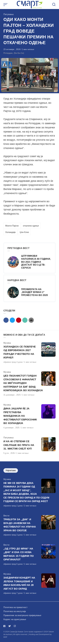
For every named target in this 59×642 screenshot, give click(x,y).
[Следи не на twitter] (9, 626)
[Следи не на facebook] (5, 626)
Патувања (8, 14)
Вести (6, 515)
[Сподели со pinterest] (18, 320)
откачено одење (31, 225)
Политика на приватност (15, 607)
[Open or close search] (54, 4)
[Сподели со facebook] (6, 320)
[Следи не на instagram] (15, 626)
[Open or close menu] (5, 4)
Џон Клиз (24, 232)
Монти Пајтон (12, 225)
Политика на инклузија (14, 611)
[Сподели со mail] (24, 320)
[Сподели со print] (31, 320)
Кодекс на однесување (14, 619)
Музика (7, 343)
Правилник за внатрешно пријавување (22, 615)
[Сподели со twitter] (12, 320)
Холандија (10, 232)
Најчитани (11, 470)
